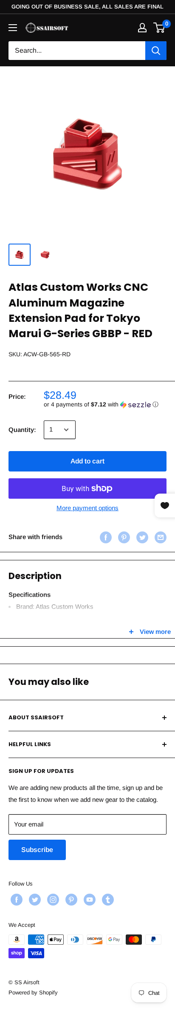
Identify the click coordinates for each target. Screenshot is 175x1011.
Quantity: (22, 429)
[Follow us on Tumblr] (107, 900)
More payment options (87, 507)
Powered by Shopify (33, 992)
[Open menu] (12, 27)
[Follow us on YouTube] (89, 900)
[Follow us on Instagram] (52, 900)
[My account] (142, 27)
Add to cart (87, 461)
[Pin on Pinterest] (123, 537)
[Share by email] (159, 537)
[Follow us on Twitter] (34, 900)
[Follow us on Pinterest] (70, 900)
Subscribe (37, 849)
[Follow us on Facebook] (15, 900)
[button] (105, 404)
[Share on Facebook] (105, 537)
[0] (159, 28)
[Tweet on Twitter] (141, 537)
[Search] (156, 50)
